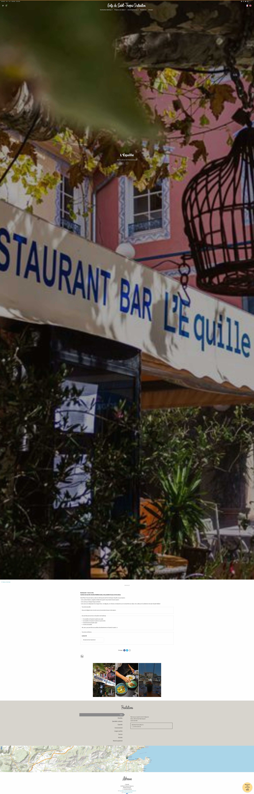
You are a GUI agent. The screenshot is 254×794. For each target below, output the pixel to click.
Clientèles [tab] (120, 718)
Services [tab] (120, 734)
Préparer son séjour (119, 9)
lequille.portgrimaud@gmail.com (128, 790)
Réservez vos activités (247, 786)
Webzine (13, 1)
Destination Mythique (106, 9)
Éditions (18, 1)
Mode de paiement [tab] (118, 741)
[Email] (129, 650)
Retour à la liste (6, 582)
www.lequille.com (127, 792)
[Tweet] (127, 650)
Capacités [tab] (120, 724)
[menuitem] (106, 10)
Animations (143, 9)
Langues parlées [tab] (118, 731)
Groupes (3, 1)
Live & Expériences (133, 9)
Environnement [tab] (119, 728)
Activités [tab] (120, 737)
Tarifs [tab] (121, 715)
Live (9, 1)
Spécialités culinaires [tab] (117, 721)
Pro (7, 1)
